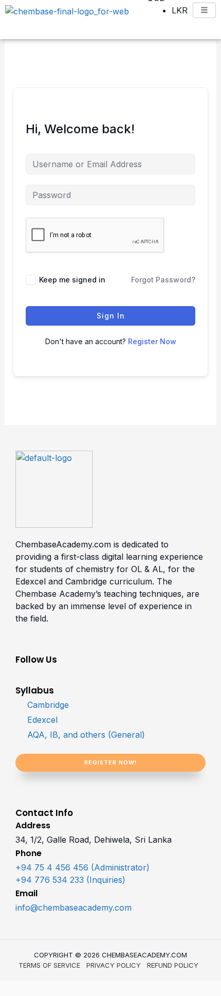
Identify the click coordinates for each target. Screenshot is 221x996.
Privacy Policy (113, 965)
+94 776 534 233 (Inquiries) (70, 880)
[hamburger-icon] (204, 11)
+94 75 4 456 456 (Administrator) (82, 867)
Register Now (152, 341)
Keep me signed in (72, 279)
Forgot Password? (163, 279)
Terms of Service (49, 965)
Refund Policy (172, 965)
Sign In (111, 315)
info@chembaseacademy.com (73, 907)
